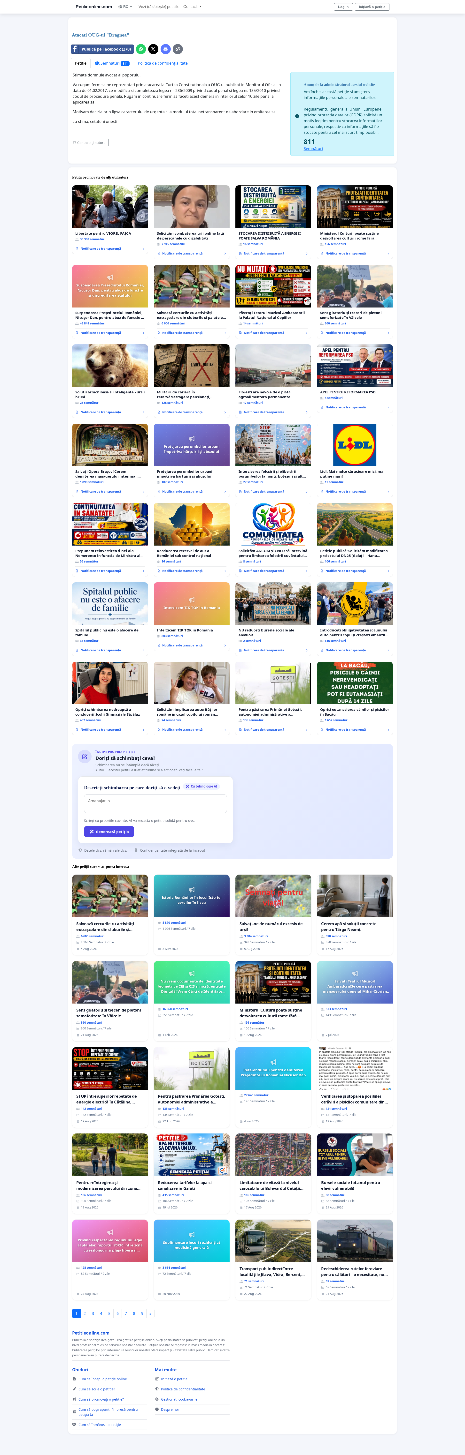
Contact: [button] (191, 7)
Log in (343, 7)
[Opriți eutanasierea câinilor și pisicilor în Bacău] (355, 698)
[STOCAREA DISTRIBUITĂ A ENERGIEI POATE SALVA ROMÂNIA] (273, 222)
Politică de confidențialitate (163, 63)
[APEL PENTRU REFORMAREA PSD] (355, 378)
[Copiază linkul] (178, 49)
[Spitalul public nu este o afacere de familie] (110, 619)
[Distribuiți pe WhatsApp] (141, 49)
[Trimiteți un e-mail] (166, 49)
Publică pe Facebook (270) (106, 49)
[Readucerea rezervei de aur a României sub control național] (192, 540)
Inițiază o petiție (372, 7)
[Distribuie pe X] (153, 49)
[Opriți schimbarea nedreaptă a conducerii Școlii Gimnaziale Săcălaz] (110, 698)
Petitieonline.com (94, 6)
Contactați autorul (92, 142)
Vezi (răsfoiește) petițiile (159, 7)
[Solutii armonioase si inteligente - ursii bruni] (110, 381)
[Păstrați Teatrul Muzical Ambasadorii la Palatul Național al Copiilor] (273, 301)
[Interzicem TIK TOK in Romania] (192, 616)
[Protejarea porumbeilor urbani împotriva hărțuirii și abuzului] (192, 460)
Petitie (80, 63)
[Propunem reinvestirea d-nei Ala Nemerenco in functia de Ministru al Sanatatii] (110, 540)
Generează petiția (112, 831)
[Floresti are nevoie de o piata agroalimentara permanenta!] (273, 381)
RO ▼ (128, 6)
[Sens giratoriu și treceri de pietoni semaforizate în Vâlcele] (355, 301)
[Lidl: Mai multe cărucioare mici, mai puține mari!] (355, 460)
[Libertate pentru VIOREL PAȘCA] (110, 219)
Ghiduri (80, 1369)
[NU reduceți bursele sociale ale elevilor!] (273, 619)
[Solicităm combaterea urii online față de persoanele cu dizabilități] (192, 222)
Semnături (114, 63)
